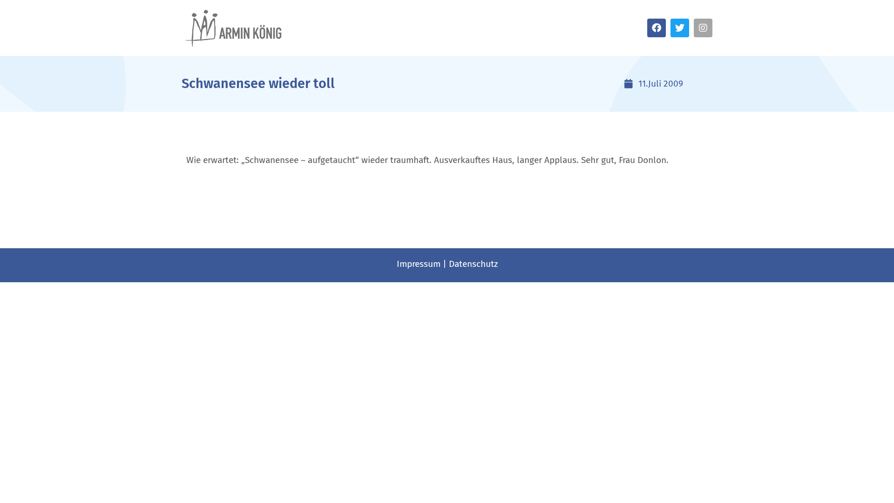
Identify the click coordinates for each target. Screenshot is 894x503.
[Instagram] (703, 28)
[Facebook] (656, 28)
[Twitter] (679, 28)
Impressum (418, 263)
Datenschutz (473, 263)
